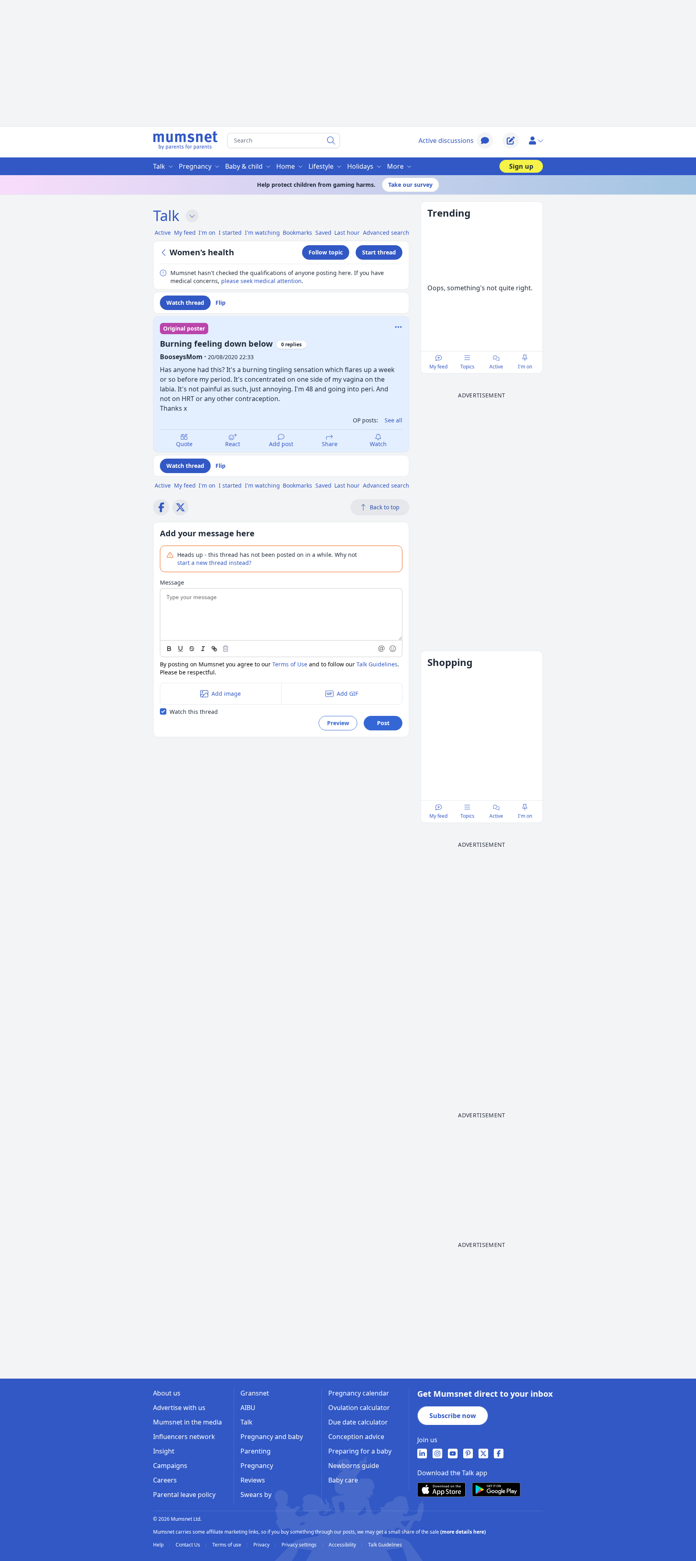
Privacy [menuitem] (262, 1545)
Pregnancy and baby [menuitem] (271, 1436)
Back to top (385, 507)
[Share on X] (180, 507)
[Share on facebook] (161, 507)
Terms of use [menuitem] (227, 1545)
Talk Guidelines (377, 664)
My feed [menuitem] (185, 232)
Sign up (521, 166)
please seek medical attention (261, 281)
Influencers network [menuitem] (184, 1436)
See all (393, 420)
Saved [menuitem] (323, 232)
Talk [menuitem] (159, 166)
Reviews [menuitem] (252, 1480)
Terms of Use (289, 664)
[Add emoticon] (393, 648)
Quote (184, 444)
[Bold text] (169, 648)
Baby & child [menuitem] (244, 166)
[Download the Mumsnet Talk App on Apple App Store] (441, 1489)
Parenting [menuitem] (255, 1451)
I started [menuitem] (230, 232)
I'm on (525, 366)
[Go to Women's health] (165, 252)
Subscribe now (452, 1415)
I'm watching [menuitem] (262, 232)
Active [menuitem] (163, 232)
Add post (281, 444)
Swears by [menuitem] (255, 1494)
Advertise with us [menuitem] (179, 1407)
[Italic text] (203, 648)
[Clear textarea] (225, 648)
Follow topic (326, 252)
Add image (226, 693)
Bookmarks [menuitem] (297, 232)
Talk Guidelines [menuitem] (385, 1545)
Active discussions (446, 140)
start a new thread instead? (214, 563)
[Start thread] (511, 140)
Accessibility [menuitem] (343, 1545)
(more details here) (463, 1531)
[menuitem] (422, 1453)
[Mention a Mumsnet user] (381, 648)
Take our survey (410, 184)
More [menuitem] (395, 166)
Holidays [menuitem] (360, 166)
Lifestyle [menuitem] (321, 166)
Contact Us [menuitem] (188, 1545)
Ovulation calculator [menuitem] (359, 1407)
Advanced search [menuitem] (386, 232)
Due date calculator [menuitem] (358, 1422)
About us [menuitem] (166, 1393)
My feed (438, 366)
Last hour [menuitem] (347, 232)
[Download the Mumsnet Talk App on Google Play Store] (496, 1489)
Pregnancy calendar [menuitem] (358, 1393)
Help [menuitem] (159, 1545)
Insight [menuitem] (163, 1451)
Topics (467, 366)
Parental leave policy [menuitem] (184, 1494)
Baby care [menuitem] (343, 1480)
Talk (166, 215)
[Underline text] (180, 648)
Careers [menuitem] (165, 1480)
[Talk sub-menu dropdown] (192, 215)
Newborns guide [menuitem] (353, 1465)
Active (496, 366)
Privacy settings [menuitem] (300, 1545)
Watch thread (185, 302)
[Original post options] (398, 327)
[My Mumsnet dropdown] (535, 140)
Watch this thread (194, 711)
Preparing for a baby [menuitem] (360, 1451)
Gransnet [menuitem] (254, 1393)
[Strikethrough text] (191, 648)
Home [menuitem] (285, 166)
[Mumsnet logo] (185, 140)
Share (330, 444)
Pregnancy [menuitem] (195, 166)
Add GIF (347, 693)
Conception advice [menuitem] (356, 1436)
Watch (378, 444)
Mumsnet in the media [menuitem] (187, 1422)
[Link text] (214, 648)
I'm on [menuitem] (207, 232)
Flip (220, 302)
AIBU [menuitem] (247, 1407)
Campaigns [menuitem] (170, 1465)
